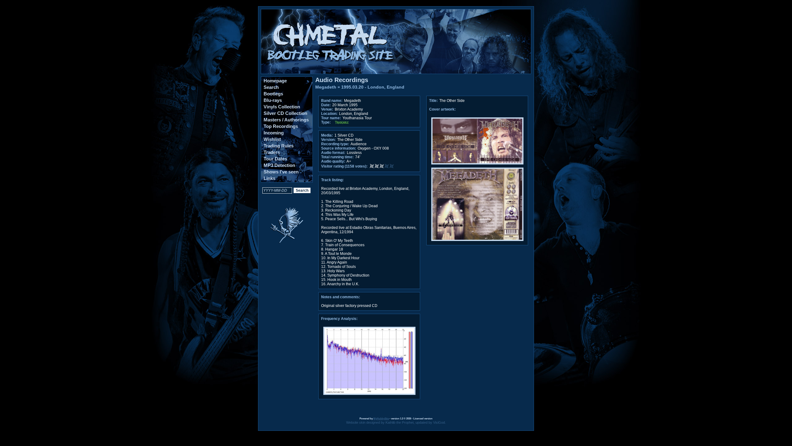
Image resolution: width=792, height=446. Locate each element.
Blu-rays (273, 100)
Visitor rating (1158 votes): (344, 166)
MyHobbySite (381, 418)
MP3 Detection (279, 165)
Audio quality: (333, 161)
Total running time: (337, 157)
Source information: (338, 148)
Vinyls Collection (282, 106)
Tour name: (331, 118)
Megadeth (325, 87)
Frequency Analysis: (339, 319)
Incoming (274, 132)
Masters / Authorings (286, 119)
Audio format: (333, 153)
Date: (326, 105)
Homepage (275, 80)
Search (271, 87)
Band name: (331, 100)
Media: (327, 135)
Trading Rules (279, 145)
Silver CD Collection (285, 113)
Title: (434, 100)
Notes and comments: (340, 297)
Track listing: (332, 180)
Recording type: (335, 144)
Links (269, 178)
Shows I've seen (281, 171)
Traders (272, 152)
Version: (328, 140)
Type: (326, 122)
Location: (329, 114)
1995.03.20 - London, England (372, 87)
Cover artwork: (442, 109)
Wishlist (272, 139)
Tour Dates (275, 158)
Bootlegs (273, 93)
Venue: (327, 109)
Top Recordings (281, 126)
